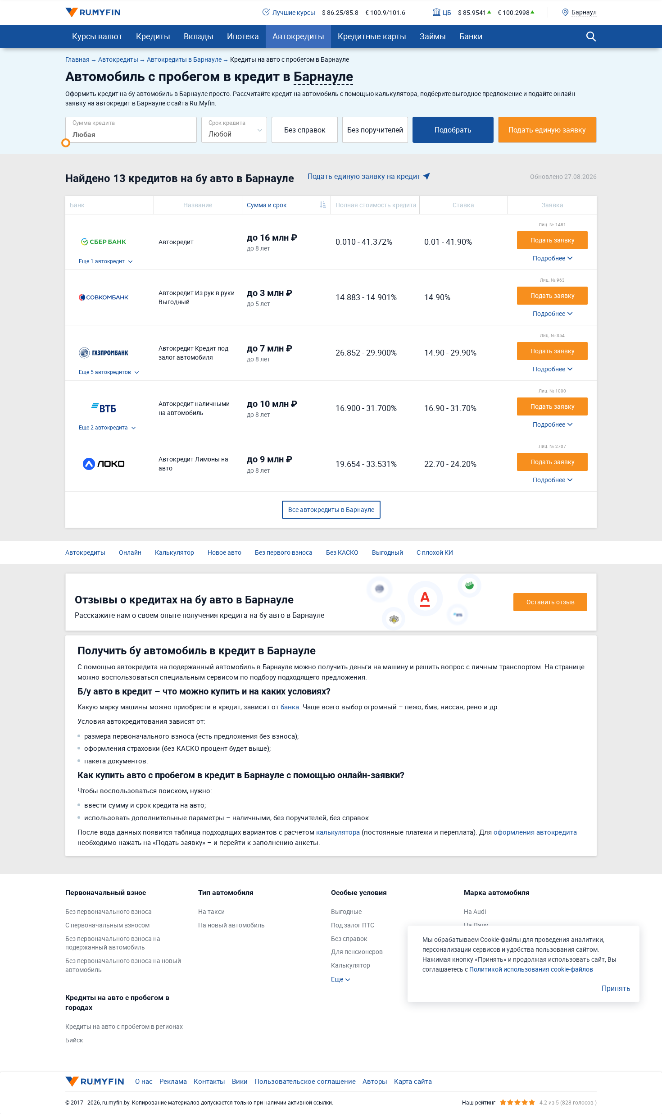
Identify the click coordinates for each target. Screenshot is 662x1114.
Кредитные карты (372, 36)
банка (290, 706)
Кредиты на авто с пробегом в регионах (124, 1026)
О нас (144, 1081)
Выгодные (346, 911)
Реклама (173, 1081)
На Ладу (476, 925)
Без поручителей (375, 130)
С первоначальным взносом (107, 925)
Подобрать (453, 130)
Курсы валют (97, 36)
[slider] (65, 142)
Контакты (209, 1081)
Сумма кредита (94, 122)
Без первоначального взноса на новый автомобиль (123, 965)
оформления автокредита (535, 831)
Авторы (375, 1081)
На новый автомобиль (231, 925)
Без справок (305, 130)
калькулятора (338, 831)
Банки (470, 36)
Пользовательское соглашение (305, 1081)
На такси (211, 911)
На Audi (475, 911)
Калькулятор (174, 552)
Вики (240, 1081)
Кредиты (153, 36)
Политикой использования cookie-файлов (531, 969)
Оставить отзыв (550, 602)
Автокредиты (298, 36)
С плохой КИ (435, 552)
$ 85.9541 (472, 12)
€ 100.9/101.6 (385, 12)
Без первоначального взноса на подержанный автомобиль (112, 943)
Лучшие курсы (293, 12)
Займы (433, 36)
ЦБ (447, 12)
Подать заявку (553, 240)
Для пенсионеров (357, 951)
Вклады (198, 36)
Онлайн (130, 552)
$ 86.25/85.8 (340, 12)
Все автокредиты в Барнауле (331, 509)
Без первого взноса (284, 552)
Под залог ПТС (352, 925)
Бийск (74, 1040)
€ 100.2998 (514, 12)
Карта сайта (413, 1081)
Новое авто (224, 552)
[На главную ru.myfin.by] (94, 1082)
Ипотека (243, 36)
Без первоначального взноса (108, 911)
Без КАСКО (342, 552)
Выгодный (387, 552)
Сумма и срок (267, 205)
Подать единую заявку (547, 130)
